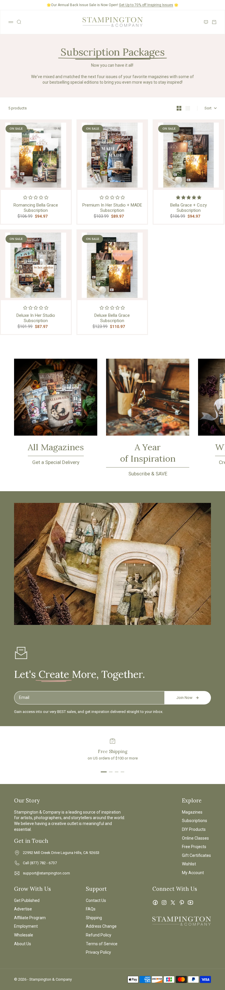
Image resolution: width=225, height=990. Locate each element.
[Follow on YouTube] (190, 902)
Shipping (94, 917)
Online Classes (195, 838)
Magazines (192, 812)
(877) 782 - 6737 (43, 863)
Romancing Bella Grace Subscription (35, 207)
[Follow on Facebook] (155, 902)
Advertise (23, 909)
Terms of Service (101, 943)
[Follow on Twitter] (173, 902)
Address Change (101, 926)
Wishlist (189, 864)
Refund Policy (98, 935)
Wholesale (23, 935)
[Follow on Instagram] (164, 902)
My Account (193, 872)
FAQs (91, 909)
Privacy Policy (98, 952)
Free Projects (194, 846)
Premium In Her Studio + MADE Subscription (112, 207)
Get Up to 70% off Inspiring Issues (146, 5)
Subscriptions (194, 820)
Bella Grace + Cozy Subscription (188, 207)
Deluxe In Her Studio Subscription (35, 318)
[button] (35, 197)
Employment (26, 926)
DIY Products (194, 829)
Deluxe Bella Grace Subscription (112, 318)
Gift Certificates (196, 855)
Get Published (27, 900)
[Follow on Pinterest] (182, 902)
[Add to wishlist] (65, 126)
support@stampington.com (46, 873)
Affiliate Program (30, 917)
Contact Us (96, 900)
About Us (22, 943)
